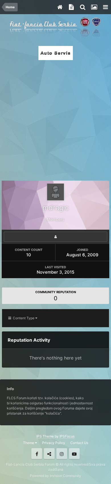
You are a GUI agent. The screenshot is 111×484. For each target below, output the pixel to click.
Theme (29, 443)
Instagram (61, 453)
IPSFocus (67, 436)
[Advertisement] (55, 119)
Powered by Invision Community (55, 476)
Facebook (36, 453)
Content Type (23, 318)
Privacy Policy (53, 443)
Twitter (49, 453)
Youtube (74, 453)
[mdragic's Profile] (55, 237)
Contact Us (79, 443)
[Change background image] (94, 7)
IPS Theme (45, 436)
